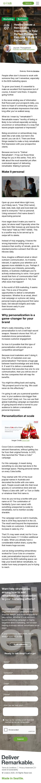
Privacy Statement (26, 768)
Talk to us (28, 3)
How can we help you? (13, 705)
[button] (37, 3)
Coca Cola (25, 440)
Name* (7, 662)
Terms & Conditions (9, 768)
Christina (36, 71)
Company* (8, 673)
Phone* (7, 694)
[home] (7, 3)
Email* (6, 684)
